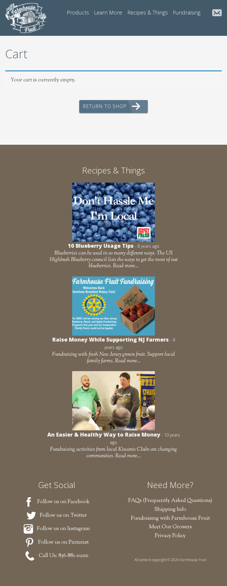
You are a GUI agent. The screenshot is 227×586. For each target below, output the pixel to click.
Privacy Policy (170, 536)
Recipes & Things (147, 12)
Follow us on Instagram (63, 529)
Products (78, 12)
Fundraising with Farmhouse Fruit (170, 518)
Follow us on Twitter (63, 515)
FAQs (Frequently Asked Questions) (170, 501)
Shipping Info (170, 509)
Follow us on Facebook (63, 502)
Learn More (108, 12)
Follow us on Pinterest (63, 542)
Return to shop (105, 106)
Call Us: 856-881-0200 (63, 556)
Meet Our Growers (170, 527)
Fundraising (186, 12)
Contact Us (217, 13)
